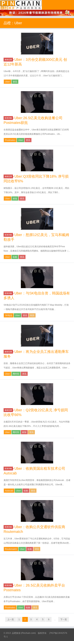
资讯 (15, 81)
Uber (7, 81)
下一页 (63, 619)
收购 (15, 257)
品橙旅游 (21, 5)
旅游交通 (8, 60)
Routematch (11, 549)
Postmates (10, 140)
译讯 (24, 374)
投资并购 (8, 118)
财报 (15, 198)
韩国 (32, 315)
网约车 (16, 374)
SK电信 (8, 315)
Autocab (9, 490)
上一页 (10, 619)
